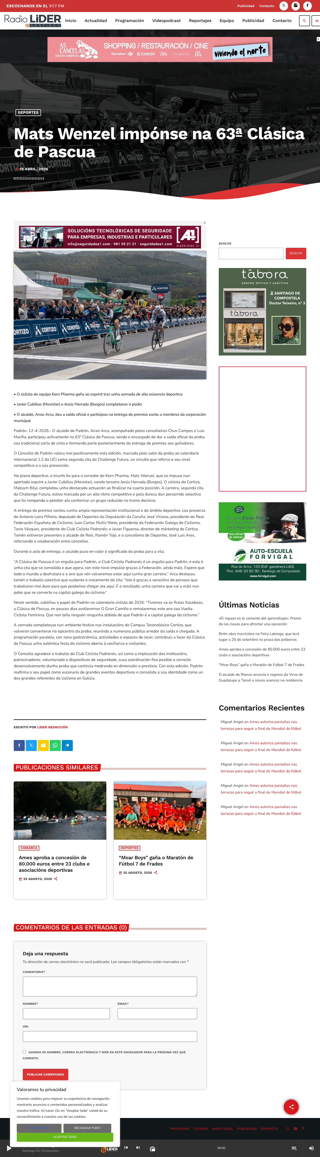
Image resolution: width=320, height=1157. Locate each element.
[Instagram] (296, 6)
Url (26, 1026)
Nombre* (30, 1004)
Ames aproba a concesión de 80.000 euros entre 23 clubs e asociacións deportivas (54, 863)
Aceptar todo (65, 1137)
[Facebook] (307, 6)
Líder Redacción (52, 727)
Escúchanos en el (35, 6)
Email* (123, 1004)
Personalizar (39, 1128)
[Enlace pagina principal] (32, 20)
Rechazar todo (87, 1128)
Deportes (28, 112)
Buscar (225, 243)
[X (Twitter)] (284, 6)
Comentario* (34, 972)
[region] (65, 1114)
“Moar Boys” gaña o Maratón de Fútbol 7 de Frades (156, 860)
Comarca (28, 848)
